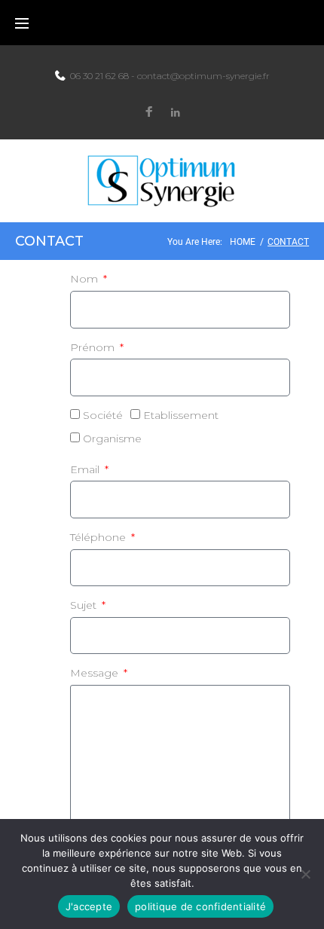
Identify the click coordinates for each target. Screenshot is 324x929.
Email (86, 469)
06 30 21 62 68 (99, 75)
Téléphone (99, 537)
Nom (85, 279)
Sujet (84, 605)
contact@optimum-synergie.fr (203, 75)
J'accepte (89, 906)
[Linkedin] (175, 113)
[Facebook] (149, 112)
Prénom (94, 347)
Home (242, 242)
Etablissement (181, 415)
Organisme (112, 438)
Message (95, 673)
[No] (305, 874)
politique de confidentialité (200, 906)
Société (103, 415)
